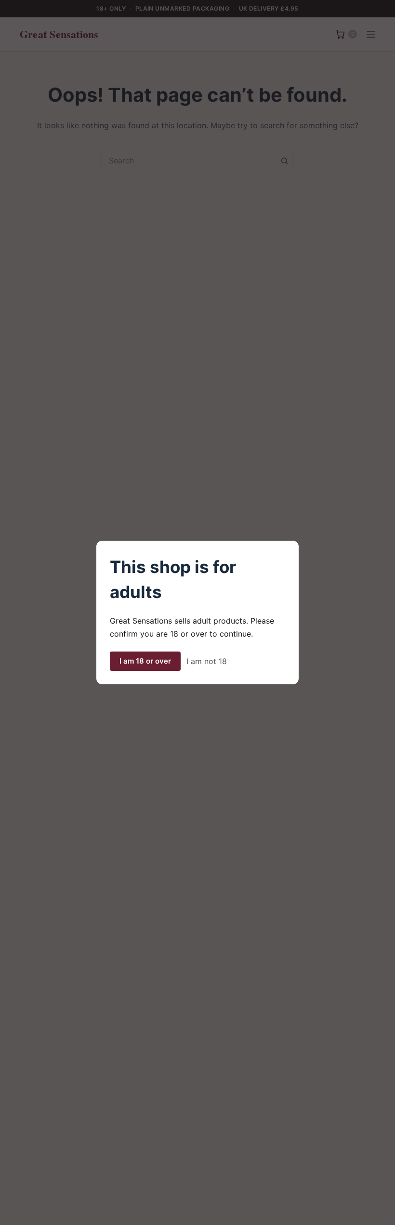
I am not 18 (206, 661)
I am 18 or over (145, 661)
